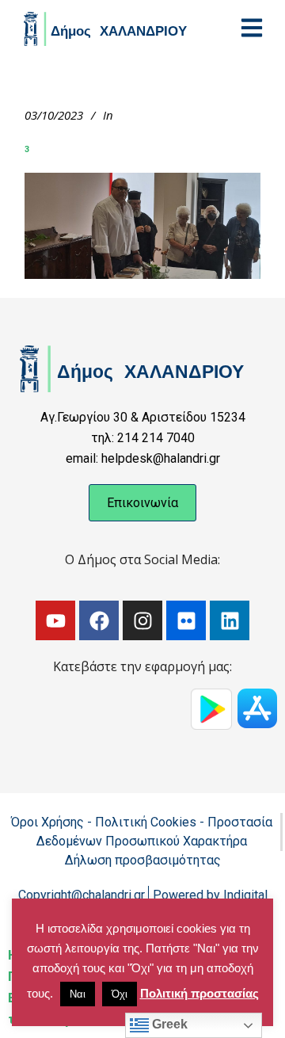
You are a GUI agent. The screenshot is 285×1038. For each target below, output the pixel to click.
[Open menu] (252, 28)
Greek (168, 1024)
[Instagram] (142, 620)
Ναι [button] (78, 994)
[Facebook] (99, 620)
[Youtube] (55, 620)
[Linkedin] (229, 620)
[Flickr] (186, 620)
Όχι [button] (119, 994)
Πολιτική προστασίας (199, 993)
